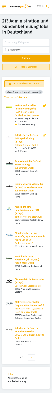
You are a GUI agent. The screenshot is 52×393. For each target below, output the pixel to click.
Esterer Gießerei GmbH (26, 145)
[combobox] (26, 42)
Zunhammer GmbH (24, 168)
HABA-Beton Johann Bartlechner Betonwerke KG (27, 115)
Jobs (10, 374)
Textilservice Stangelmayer (28, 217)
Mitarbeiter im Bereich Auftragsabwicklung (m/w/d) (26, 138)
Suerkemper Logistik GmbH (28, 286)
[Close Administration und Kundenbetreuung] (40, 92)
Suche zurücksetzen (17, 97)
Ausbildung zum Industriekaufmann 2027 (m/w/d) (27, 210)
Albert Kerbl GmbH (24, 263)
